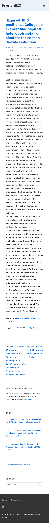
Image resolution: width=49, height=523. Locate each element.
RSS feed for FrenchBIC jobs (18, 465)
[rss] (3, 508)
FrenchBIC (11, 5)
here (30, 399)
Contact (5, 500)
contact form (34, 393)
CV (35, 396)
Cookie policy (16, 500)
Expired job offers (24, 47)
